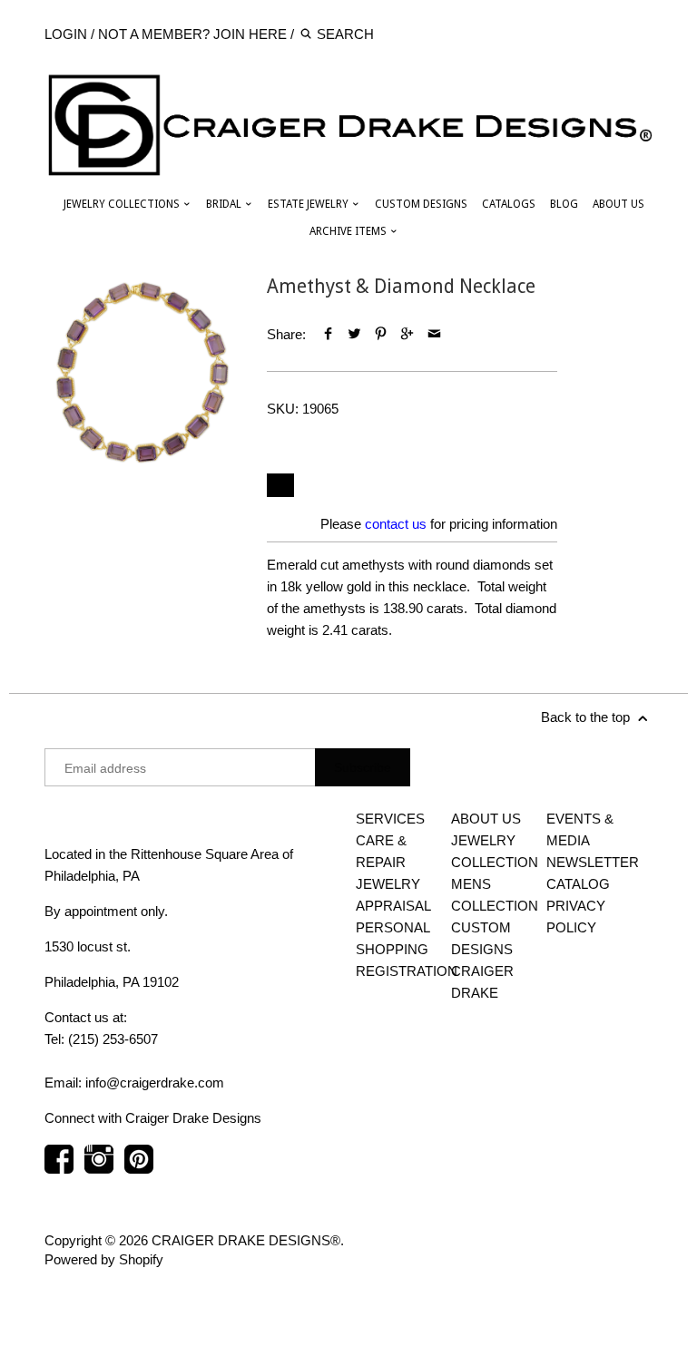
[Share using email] (434, 334)
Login (65, 34)
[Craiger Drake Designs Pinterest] (138, 1168)
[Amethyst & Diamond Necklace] (142, 372)
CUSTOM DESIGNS (421, 204)
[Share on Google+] (407, 334)
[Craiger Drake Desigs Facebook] (59, 1168)
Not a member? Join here (192, 34)
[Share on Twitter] (354, 334)
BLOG (564, 204)
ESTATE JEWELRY (309, 204)
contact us (396, 524)
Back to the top (587, 717)
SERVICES (390, 818)
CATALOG (578, 884)
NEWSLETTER (592, 862)
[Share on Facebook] (327, 334)
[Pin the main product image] (380, 334)
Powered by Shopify (103, 1259)
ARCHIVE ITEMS (349, 231)
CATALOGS (508, 204)
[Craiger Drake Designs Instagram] (98, 1168)
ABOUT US (618, 204)
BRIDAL (225, 204)
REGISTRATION (406, 971)
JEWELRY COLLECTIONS (123, 204)
